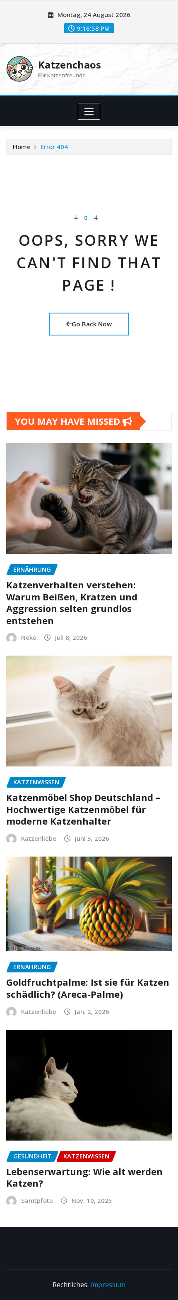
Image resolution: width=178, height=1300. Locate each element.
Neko (28, 637)
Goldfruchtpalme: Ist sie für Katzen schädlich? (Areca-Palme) (87, 988)
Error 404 (54, 146)
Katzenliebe (38, 838)
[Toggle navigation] (89, 111)
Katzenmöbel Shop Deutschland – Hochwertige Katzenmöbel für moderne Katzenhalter (83, 809)
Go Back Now (92, 324)
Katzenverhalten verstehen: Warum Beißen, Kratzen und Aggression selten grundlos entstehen (71, 602)
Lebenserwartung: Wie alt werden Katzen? (84, 1177)
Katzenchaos (69, 64)
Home (22, 146)
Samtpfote (37, 1200)
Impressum (107, 1284)
